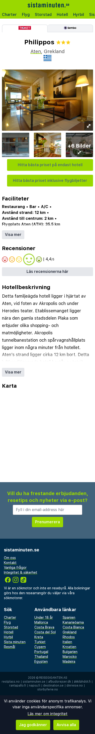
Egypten (41, 662)
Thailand (41, 657)
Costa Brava (44, 627)
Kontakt (10, 563)
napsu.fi (34, 685)
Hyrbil (78, 14)
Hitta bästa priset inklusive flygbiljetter (50, 180)
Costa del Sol (45, 632)
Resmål (9, 647)
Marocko (70, 657)
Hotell (62, 14)
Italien (67, 642)
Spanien (69, 617)
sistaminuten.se (34, 681)
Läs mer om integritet (47, 713)
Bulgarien (70, 652)
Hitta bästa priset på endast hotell (50, 165)
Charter (9, 14)
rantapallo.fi (17, 685)
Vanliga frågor (15, 568)
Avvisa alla (66, 724)
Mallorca (41, 622)
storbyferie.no (47, 689)
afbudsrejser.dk (59, 681)
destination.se (53, 685)
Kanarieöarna (73, 622)
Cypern (40, 647)
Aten (35, 51)
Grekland (69, 632)
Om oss (10, 558)
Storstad (43, 14)
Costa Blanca (73, 627)
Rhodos (69, 637)
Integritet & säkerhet (20, 572)
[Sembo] (70, 28)
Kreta (38, 637)
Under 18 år (43, 617)
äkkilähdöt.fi (82, 681)
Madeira (69, 662)
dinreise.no (74, 685)
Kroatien (69, 647)
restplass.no (11, 681)
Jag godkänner (33, 724)
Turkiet (40, 642)
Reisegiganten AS (53, 677)
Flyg (26, 14)
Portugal (41, 652)
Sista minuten (15, 642)
